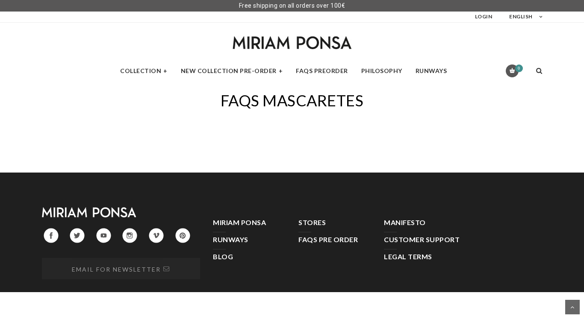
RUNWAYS (230, 239)
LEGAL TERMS (408, 256)
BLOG (223, 256)
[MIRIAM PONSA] (292, 42)
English (521, 16)
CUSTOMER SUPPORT (422, 239)
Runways (431, 70)
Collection (140, 70)
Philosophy (381, 70)
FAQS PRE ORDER (328, 239)
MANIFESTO (405, 222)
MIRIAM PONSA (239, 222)
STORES (312, 222)
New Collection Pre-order (229, 70)
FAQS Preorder (322, 70)
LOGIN (484, 16)
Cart (519, 68)
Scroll (572, 307)
